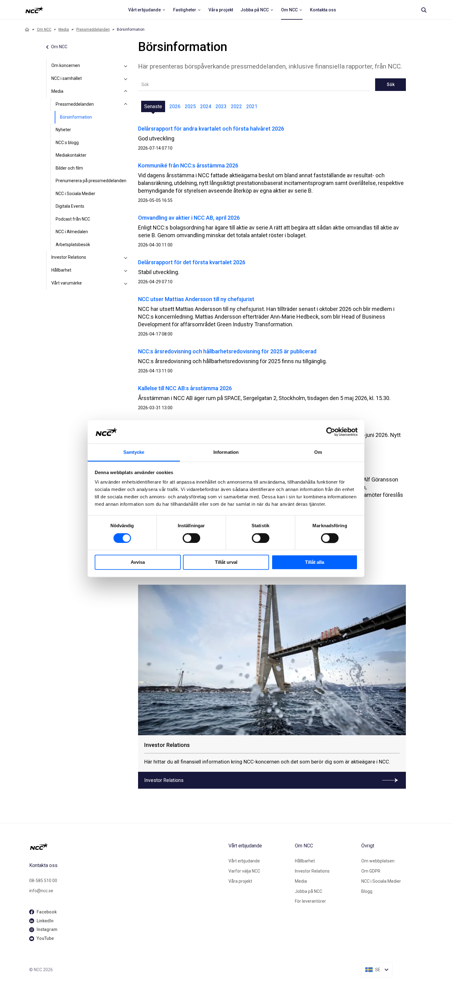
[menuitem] (147, 10)
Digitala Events (70, 206)
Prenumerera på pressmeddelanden (91, 180)
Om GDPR (370, 871)
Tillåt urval (226, 562)
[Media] (126, 91)
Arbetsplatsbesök (73, 244)
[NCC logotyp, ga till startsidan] (34, 10)
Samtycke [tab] (134, 452)
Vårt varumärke (66, 283)
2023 (221, 106)
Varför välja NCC (244, 871)
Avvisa (138, 562)
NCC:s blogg (67, 142)
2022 (236, 106)
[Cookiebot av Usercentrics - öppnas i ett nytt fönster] (331, 431)
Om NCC (44, 29)
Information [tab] (226, 452)
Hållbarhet (61, 270)
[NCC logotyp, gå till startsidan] (126, 846)
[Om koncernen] (126, 65)
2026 (174, 106)
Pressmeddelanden (93, 29)
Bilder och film (69, 168)
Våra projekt (240, 881)
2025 (190, 106)
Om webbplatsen (378, 860)
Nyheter (63, 129)
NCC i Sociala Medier (75, 193)
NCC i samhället (66, 78)
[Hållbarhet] (126, 270)
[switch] (191, 538)
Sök (391, 84)
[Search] (423, 10)
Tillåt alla (314, 562)
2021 (251, 106)
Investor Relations (68, 257)
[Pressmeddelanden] (126, 104)
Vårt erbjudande (244, 860)
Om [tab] (318, 452)
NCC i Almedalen (72, 231)
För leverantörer (310, 901)
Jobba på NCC (308, 891)
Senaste (153, 106)
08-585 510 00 (43, 880)
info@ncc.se (41, 890)
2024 (205, 106)
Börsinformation (76, 117)
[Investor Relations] (126, 257)
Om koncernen (65, 65)
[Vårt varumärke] (126, 283)
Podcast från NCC (73, 219)
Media (63, 29)
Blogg (366, 891)
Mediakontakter (71, 155)
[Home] (27, 29)
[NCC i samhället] (126, 78)
